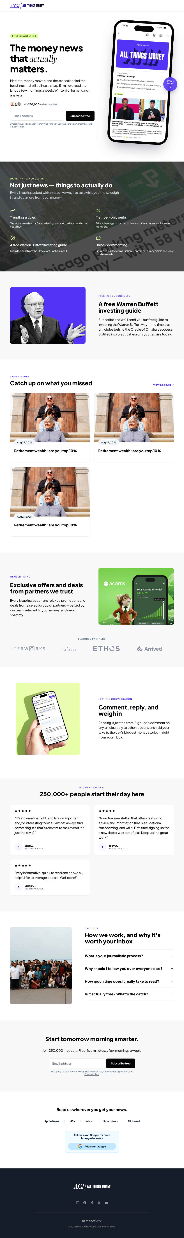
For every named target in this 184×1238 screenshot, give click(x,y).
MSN (72, 1121)
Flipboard (134, 1121)
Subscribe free (80, 115)
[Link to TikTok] (92, 1202)
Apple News (51, 1121)
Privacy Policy (17, 126)
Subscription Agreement (75, 123)
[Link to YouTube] (106, 1202)
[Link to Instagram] (77, 1202)
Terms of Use (55, 123)
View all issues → (163, 384)
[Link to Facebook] (84, 1202)
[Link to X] (99, 1202)
